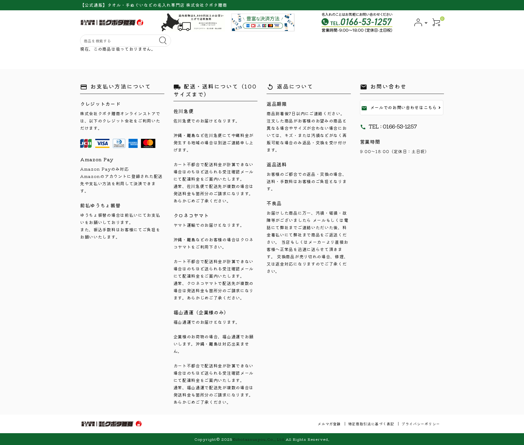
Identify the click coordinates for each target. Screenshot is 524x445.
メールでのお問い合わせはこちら (399, 107)
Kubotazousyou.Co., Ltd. (259, 439)
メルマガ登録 (329, 423)
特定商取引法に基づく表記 (371, 423)
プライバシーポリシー (420, 423)
